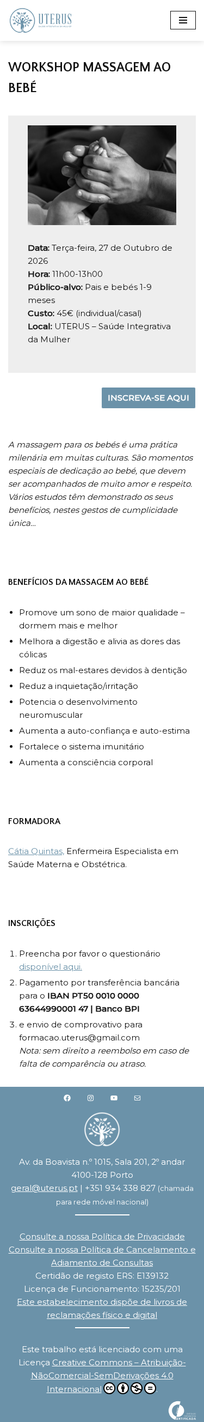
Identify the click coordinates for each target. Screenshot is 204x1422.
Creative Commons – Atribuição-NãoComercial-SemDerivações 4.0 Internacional (108, 1375)
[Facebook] (67, 1098)
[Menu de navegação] (183, 20)
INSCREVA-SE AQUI (148, 397)
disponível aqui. (50, 966)
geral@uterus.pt (44, 1188)
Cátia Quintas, (36, 851)
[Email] (137, 1098)
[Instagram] (90, 1098)
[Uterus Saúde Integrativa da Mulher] (40, 20)
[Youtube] (114, 1098)
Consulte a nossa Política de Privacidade (102, 1236)
